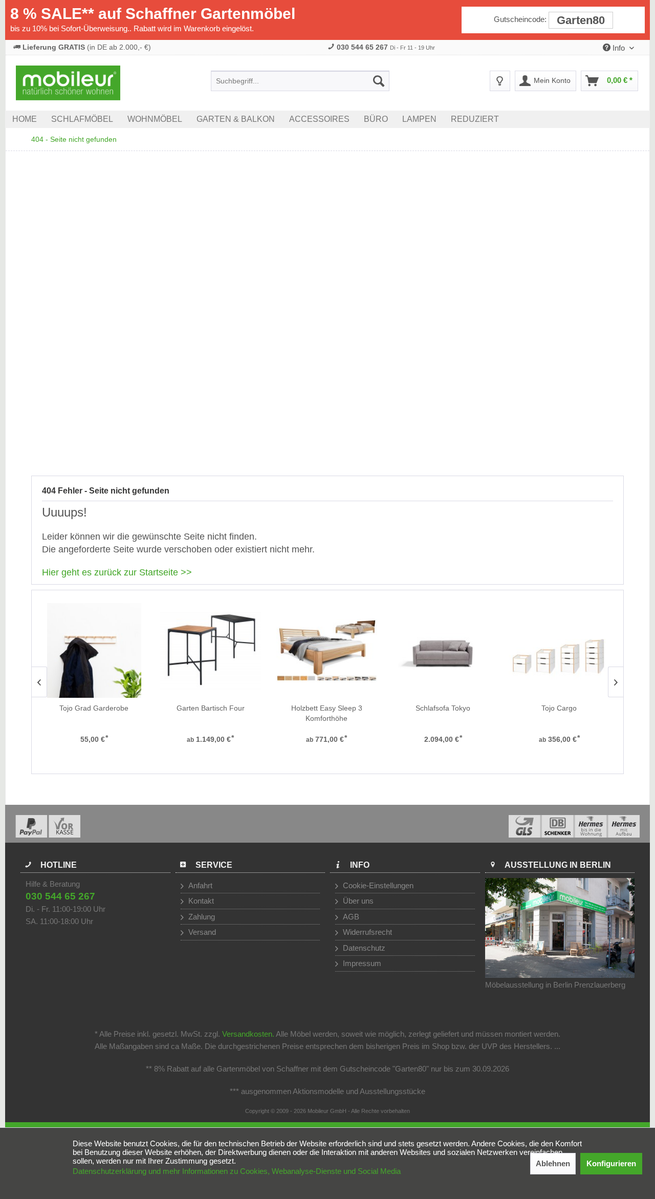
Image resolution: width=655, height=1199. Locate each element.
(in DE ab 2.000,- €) (87, 47)
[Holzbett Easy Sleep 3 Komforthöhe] (326, 650)
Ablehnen (553, 1163)
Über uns (357, 900)
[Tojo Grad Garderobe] (93, 650)
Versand (201, 932)
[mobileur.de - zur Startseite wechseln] (68, 83)
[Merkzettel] (500, 81)
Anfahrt (199, 885)
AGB (350, 916)
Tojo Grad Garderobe (93, 708)
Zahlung (200, 916)
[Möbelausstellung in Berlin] (560, 928)
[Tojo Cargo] (559, 650)
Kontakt (200, 900)
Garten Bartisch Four (211, 708)
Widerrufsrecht (366, 932)
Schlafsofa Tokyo (443, 708)
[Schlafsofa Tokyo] (442, 650)
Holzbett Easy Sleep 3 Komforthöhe (326, 713)
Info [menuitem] (618, 48)
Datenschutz (363, 948)
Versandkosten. (248, 1034)
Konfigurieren (611, 1163)
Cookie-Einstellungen (377, 885)
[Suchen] (378, 81)
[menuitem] (300, 81)
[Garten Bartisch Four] (210, 650)
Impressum (361, 963)
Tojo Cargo (559, 708)
